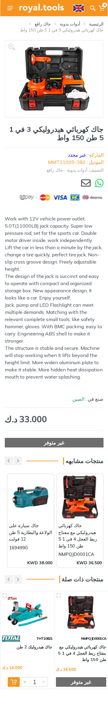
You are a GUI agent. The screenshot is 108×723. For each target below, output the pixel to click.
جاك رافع (43, 24)
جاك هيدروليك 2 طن (34, 647)
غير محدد (77, 155)
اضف (14, 682)
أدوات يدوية (70, 24)
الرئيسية (96, 24)
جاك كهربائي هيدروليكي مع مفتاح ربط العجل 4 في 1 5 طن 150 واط (82, 653)
